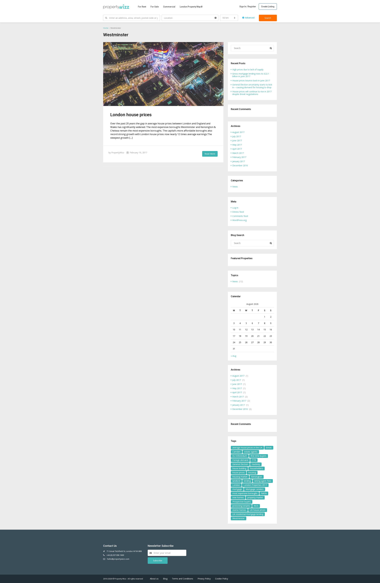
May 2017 (237, 144)
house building (239, 468)
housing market (239, 476)
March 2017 (238, 153)
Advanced (249, 17)
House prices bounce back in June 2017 (251, 80)
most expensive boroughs (244, 493)
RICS (256, 505)
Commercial (169, 6)
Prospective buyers (241, 501)
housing (252, 472)
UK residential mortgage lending (247, 514)
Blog (165, 578)
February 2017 (239, 157)
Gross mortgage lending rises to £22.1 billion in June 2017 (250, 75)
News (235, 186)
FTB (254, 460)
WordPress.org (239, 220)
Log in (235, 207)
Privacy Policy (204, 578)
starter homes (239, 510)
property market (255, 497)
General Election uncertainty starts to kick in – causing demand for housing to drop (252, 86)
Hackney (256, 464)
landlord (236, 480)
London (236, 485)
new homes (238, 497)
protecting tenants (241, 505)
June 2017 (237, 140)
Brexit (269, 447)
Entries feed (238, 211)
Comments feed (240, 216)
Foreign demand (240, 460)
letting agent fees (262, 480)
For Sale (155, 6)
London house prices (131, 114)
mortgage (237, 489)
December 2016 (240, 165)
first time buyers (258, 455)
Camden (236, 451)
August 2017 (238, 132)
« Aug (233, 355)
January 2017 (238, 161)
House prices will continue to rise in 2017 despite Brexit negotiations (251, 93)
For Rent (142, 6)
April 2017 (237, 148)
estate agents (250, 451)
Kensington (256, 476)
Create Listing (267, 6)
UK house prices (257, 510)
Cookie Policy (221, 578)
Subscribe (157, 560)
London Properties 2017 (255, 485)
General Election (240, 464)
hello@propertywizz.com (118, 559)
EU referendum (239, 455)
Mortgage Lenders (254, 489)
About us (154, 578)
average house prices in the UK (247, 447)
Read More (210, 153)
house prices (238, 472)
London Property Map (190, 6)
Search (268, 17)
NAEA (264, 493)
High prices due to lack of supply (247, 69)
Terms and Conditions (182, 578)
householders (256, 468)
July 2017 (236, 136)
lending (247, 480)
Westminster (238, 518)
